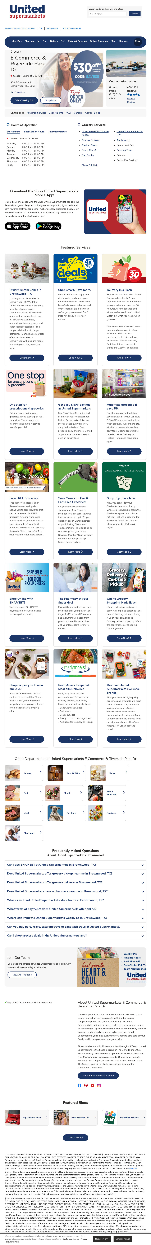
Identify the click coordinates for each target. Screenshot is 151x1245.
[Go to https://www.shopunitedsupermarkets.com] (27, 11)
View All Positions (25, 974)
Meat (32, 813)
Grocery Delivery (90, 140)
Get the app (129, 551)
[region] (75, 1239)
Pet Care (75, 813)
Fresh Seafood (115, 793)
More (138, 41)
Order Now (32, 357)
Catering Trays (124, 150)
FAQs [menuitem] (69, 112)
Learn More (31, 451)
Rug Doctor (88, 155)
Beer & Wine (75, 773)
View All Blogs (78, 1137)
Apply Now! (123, 140)
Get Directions (18, 92)
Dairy (117, 773)
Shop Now (50, 100)
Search (135, 13)
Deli (32, 793)
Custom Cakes (89, 145)
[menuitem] (16, 42)
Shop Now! (129, 638)
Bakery (32, 773)
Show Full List (89, 165)
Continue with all (122, 1238)
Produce (115, 813)
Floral (72, 793)
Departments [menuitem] (56, 112)
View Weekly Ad (24, 100)
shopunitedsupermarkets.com (101, 1075)
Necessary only (102, 1238)
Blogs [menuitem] (97, 112)
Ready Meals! (89, 150)
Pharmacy (32, 833)
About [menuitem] (88, 112)
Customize (67, 1239)
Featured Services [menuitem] (36, 112)
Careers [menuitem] (78, 112)
